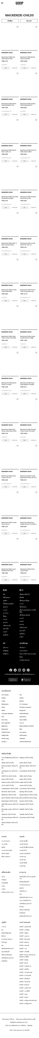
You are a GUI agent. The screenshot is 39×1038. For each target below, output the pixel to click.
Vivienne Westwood (25, 741)
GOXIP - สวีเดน (24, 997)
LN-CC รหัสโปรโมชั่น (8, 785)
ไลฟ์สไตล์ (22, 913)
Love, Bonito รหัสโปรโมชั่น (27, 788)
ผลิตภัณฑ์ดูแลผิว (24, 881)
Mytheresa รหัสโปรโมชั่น (9, 795)
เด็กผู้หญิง (6, 650)
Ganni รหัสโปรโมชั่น (8, 779)
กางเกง (5, 610)
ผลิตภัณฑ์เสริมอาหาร (26, 916)
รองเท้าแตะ (23, 856)
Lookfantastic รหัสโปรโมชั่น (10, 788)
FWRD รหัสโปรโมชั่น (26, 776)
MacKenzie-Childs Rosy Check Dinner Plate (8, 57)
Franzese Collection (7, 713)
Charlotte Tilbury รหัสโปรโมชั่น (28, 767)
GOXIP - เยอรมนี (24, 945)
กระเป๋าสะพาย (6, 841)
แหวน (3, 876)
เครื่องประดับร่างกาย (8, 892)
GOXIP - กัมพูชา (24, 933)
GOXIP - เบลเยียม (24, 930)
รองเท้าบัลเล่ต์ (24, 844)
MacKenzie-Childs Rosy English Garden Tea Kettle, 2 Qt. (28, 523)
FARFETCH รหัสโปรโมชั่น (9, 776)
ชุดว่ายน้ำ (6, 628)
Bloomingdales (6, 111)
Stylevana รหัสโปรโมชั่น (9, 814)
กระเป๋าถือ (4, 844)
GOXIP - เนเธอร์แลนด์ (26, 972)
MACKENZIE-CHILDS (7, 52)
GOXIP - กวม (23, 948)
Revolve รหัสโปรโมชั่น (26, 801)
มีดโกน (4, 936)
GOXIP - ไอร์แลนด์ (25, 981)
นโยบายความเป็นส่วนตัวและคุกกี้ (25, 1019)
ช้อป (6, 68)
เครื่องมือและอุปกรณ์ (25, 903)
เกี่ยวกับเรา (23, 647)
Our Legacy (23, 732)
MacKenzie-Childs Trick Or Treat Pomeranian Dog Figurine (27, 290)
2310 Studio (5, 695)
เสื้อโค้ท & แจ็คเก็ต (8, 604)
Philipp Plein (5, 735)
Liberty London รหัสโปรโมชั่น (10, 782)
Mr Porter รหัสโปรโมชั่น (9, 791)
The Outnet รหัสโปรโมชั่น (27, 817)
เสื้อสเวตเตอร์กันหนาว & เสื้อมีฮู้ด (28, 611)
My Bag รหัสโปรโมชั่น (26, 791)
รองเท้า (5, 632)
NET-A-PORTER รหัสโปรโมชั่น (10, 798)
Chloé (3, 707)
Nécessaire (5, 729)
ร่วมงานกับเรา (24, 650)
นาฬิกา (22, 637)
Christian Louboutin (25, 707)
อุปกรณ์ (5, 622)
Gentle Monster (24, 713)
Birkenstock (5, 704)
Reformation (23, 735)
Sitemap (30, 1025)
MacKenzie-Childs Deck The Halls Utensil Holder (28, 150)
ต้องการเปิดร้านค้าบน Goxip (28, 654)
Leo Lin (22, 723)
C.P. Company (24, 704)
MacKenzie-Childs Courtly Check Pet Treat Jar (27, 244)
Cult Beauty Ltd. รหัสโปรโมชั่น (10, 772)
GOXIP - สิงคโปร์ (24, 985)
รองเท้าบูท (22, 866)
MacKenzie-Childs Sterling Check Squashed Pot (27, 104)
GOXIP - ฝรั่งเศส (24, 942)
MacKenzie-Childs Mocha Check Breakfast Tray (9, 104)
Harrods (4, 64)
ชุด (2, 945)
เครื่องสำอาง (23, 891)
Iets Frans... (5, 720)
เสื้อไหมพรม (6, 597)
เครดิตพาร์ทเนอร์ (24, 660)
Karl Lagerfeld (6, 723)
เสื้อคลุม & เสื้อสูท (24, 600)
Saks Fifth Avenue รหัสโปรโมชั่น (10, 805)
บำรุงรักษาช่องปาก (25, 885)
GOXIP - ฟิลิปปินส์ (25, 978)
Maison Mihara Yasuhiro (27, 726)
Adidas (4, 698)
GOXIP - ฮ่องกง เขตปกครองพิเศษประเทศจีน (27, 955)
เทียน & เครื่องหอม (25, 910)
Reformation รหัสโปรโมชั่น (10, 801)
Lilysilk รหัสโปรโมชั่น (26, 782)
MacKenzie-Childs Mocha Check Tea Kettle (27, 57)
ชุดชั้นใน (5, 635)
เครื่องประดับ (7, 625)
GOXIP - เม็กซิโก (24, 969)
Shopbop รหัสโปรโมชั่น (26, 804)
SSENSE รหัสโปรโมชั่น (26, 809)
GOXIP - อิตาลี (24, 963)
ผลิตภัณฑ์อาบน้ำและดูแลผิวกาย (28, 877)
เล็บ (21, 894)
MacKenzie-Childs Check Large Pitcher (27, 569)
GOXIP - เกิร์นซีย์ (24, 951)
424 (21, 695)
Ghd (3, 716)
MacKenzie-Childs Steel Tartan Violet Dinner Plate (9, 430)
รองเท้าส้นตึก (23, 863)
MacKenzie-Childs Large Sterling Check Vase (9, 569)
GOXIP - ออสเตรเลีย (25, 926)
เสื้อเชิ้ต (22, 597)
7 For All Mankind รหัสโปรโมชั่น (10, 758)
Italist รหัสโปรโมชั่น (25, 779)
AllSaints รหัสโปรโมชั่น (26, 757)
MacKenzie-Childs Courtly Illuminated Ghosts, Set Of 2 (28, 476)
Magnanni (4, 726)
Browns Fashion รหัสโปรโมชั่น (10, 767)
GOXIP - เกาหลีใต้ (25, 991)
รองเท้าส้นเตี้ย (24, 841)
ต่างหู (3, 886)
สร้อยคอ (4, 879)
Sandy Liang (5, 738)
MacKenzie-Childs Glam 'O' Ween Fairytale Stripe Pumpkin (9, 244)
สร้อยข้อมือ (5, 883)
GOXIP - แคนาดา (24, 936)
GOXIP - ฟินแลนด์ (25, 939)
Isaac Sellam (23, 720)
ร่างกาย (4, 926)
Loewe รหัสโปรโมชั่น (26, 785)
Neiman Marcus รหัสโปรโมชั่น (28, 795)
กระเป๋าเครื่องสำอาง (25, 900)
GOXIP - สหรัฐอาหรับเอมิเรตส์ (28, 1000)
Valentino (22, 738)
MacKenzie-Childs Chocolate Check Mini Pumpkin (10, 197)
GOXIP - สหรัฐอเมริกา (26, 1003)
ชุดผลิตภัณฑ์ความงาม (26, 897)
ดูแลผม (22, 888)
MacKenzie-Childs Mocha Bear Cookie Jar (9, 150)
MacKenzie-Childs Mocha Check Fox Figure (9, 383)
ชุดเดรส (5, 607)
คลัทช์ (3, 847)
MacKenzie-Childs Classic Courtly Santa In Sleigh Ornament (27, 337)
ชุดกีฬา (5, 600)
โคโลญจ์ (4, 942)
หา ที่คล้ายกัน (14, 68)
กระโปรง (5, 613)
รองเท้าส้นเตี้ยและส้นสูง (26, 847)
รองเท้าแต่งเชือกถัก (25, 853)
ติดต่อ (21, 657)
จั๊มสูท (4, 616)
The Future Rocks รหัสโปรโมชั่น (10, 818)
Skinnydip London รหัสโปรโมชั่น (10, 810)
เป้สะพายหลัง (5, 853)
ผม (2, 930)
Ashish (21, 698)
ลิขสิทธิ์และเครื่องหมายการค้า (18, 1022)
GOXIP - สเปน (24, 994)
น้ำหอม (22, 906)
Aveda (3, 701)
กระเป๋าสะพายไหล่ (7, 850)
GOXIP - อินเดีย (24, 960)
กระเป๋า (5, 619)
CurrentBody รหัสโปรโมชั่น (28, 771)
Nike (21, 729)
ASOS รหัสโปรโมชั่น (25, 763)
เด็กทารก (5, 647)
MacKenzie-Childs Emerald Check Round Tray (28, 197)
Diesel (3, 710)
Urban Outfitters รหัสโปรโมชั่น (10, 823)
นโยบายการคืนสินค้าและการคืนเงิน (15, 1025)
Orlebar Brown (6, 732)
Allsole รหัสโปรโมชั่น (8, 763)
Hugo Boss (23, 716)
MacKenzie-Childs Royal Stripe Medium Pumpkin (27, 383)
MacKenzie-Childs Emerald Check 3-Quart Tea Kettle (28, 430)
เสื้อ (4, 594)
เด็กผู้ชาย (5, 654)
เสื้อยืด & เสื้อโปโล (25, 594)
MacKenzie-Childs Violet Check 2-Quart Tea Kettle (9, 337)
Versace (4, 741)
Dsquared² (23, 710)
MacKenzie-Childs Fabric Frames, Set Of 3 (9, 476)
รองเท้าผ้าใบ (23, 850)
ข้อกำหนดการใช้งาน (8, 1019)
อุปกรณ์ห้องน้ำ (6, 951)
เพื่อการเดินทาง (6, 856)
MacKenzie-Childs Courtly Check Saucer (9, 523)
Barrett (22, 701)
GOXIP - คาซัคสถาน (25, 966)
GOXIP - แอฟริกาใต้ (25, 988)
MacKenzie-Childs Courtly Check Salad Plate (9, 290)
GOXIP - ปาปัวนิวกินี (25, 975)
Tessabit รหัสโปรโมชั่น (26, 814)
